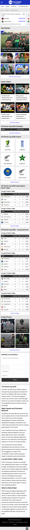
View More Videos (14, 122)
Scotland (6, 284)
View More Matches (14, 133)
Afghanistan (6, 304)
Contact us (12, 522)
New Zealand (7, 217)
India (4, 199)
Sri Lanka (5, 222)
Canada (5, 309)
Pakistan (5, 219)
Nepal (5, 289)
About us (4, 522)
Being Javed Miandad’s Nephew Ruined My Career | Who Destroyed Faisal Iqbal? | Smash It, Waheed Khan (21, 98)
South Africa (6, 196)
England (5, 214)
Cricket (7, 6)
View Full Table (14, 226)
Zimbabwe (6, 205)
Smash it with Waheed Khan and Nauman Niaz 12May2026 (7, 116)
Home (2, 6)
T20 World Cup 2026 (23, 6)
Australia (5, 266)
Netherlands (6, 246)
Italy (4, 287)
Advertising (19, 522)
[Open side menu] (1, 2)
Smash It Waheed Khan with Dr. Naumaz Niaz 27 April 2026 (21, 116)
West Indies (6, 202)
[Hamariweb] (15, 2)
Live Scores (13, 6)
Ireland (5, 264)
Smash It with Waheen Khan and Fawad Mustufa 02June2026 (7, 98)
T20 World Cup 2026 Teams (11, 137)
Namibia (5, 249)
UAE (4, 307)
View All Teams (14, 182)
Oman (5, 269)
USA (4, 244)
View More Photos (14, 350)
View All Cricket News (14, 77)
